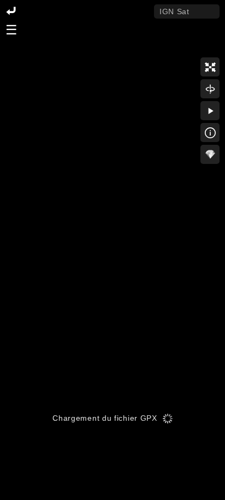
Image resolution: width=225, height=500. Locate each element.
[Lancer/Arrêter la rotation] (210, 88)
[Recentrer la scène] (210, 67)
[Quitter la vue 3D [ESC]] (10, 11)
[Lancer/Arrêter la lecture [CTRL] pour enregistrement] (210, 110)
